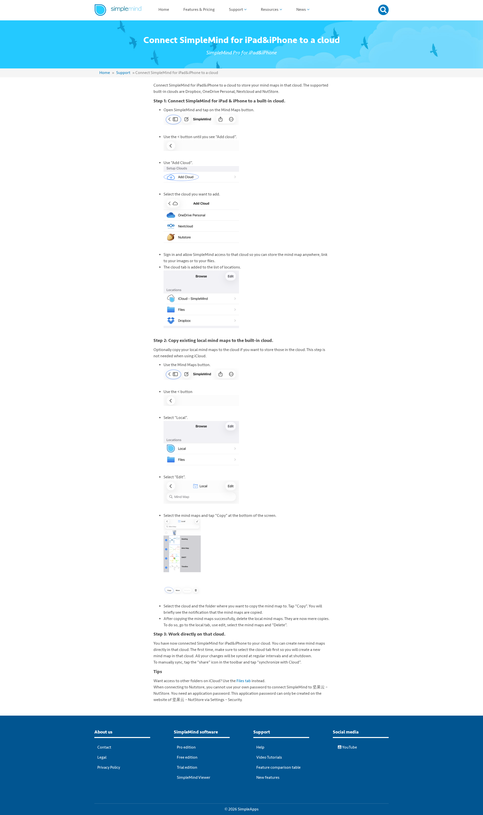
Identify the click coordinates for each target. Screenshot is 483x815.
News (301, 9)
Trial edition (187, 767)
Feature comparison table (278, 767)
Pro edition (186, 747)
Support (236, 9)
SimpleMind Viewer (193, 777)
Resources (269, 9)
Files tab (243, 680)
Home (163, 9)
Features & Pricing (199, 9)
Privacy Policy (108, 767)
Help (260, 747)
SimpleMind (123, 14)
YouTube (349, 747)
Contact (104, 747)
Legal (101, 757)
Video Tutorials (269, 757)
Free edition (187, 757)
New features (267, 777)
